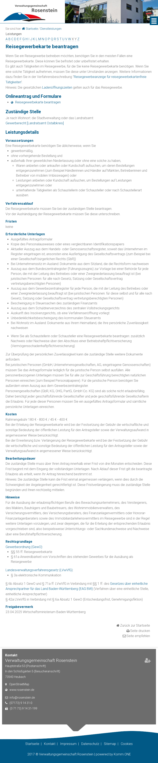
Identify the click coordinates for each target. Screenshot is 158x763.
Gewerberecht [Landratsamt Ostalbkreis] (35, 123)
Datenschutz (90, 744)
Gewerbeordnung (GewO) (24, 547)
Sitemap (110, 744)
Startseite (32, 28)
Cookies (127, 744)
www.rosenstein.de (21, 689)
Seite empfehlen (138, 636)
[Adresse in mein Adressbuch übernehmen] (148, 661)
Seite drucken (140, 631)
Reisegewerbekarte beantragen (38, 102)
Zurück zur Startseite (135, 625)
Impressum (68, 744)
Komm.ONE (122, 754)
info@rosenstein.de (22, 697)
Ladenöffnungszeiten (57, 87)
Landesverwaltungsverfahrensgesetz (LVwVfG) (39, 570)
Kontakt (49, 744)
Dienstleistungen (51, 28)
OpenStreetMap (19, 684)
